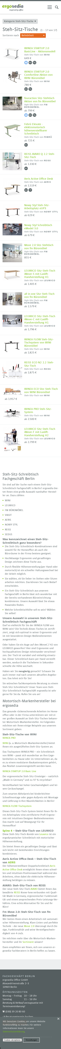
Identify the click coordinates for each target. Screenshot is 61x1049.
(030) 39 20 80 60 (15, 1011)
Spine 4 (7, 830)
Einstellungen (31, 1040)
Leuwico (44, 834)
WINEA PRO (9, 738)
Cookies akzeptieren (12, 1040)
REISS (17, 892)
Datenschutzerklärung (14, 1031)
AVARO (34, 889)
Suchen (57, 7)
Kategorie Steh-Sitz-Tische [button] (18, 21)
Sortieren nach (11, 35)
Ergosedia (12, 7)
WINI (6, 743)
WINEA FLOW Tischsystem (17, 806)
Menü (49, 7)
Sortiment (28, 942)
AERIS (11, 862)
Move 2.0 (29, 926)
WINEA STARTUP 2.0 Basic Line (19, 771)
